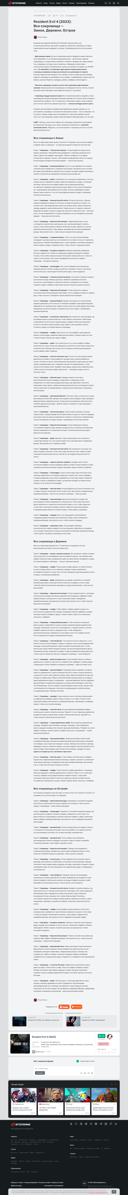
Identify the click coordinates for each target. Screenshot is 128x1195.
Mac (44, 1042)
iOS (59, 1042)
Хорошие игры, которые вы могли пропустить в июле (22, 1109)
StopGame (107, 1148)
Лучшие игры (74, 1140)
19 (114, 1113)
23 (34, 1113)
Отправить (39, 1073)
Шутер (60, 1044)
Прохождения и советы (46, 11)
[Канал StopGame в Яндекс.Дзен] (86, 1124)
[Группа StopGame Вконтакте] (81, 1124)
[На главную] (17, 3)
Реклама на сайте (45, 1182)
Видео (58, 3)
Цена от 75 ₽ (103, 1044)
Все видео (14, 1161)
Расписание (73, 1157)
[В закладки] (34, 1104)
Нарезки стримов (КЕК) (92, 1157)
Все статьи (14, 1152)
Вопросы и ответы (17, 1182)
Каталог (90, 1140)
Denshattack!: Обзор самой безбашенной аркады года (75, 1109)
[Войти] (118, 3)
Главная (36, 11)
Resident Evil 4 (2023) (59, 11)
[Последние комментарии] (114, 3)
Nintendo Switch (42, 1140)
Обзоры (32, 1152)
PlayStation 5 (32, 1140)
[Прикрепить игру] (81, 1073)
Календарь (83, 1140)
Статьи (52, 3)
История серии (36, 1161)
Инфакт (56, 1161)
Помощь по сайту (57, 1182)
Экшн (47, 1044)
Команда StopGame (31, 1182)
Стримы (72, 3)
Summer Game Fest (35, 1142)
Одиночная (79, 1044)
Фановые (17, 1142)
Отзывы (106, 1140)
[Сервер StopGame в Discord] (116, 1124)
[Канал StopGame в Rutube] (96, 1124)
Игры (46, 3)
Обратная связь (16, 1185)
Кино (21, 1144)
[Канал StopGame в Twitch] (111, 1124)
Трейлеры (14, 1163)
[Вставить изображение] (85, 1073)
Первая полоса (23, 1152)
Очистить (114, 1049)
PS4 (47, 1042)
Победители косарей (93, 1148)
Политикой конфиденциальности (98, 1192)
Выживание (71, 1044)
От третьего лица (88, 1044)
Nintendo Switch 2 (54, 1140)
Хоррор (65, 1044)
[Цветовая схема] (109, 3)
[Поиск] (105, 3)
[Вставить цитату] (88, 1073)
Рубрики (21, 1161)
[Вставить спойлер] (92, 1073)
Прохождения (81, 3)
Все (12, 1140)
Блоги (65, 3)
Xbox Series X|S (22, 1140)
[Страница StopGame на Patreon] (76, 1124)
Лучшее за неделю (79, 1148)
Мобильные (50, 1142)
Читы (28, 1172)
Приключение (54, 1044)
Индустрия (25, 1142)
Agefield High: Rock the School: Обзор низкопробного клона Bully (103, 1109)
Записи (81, 1157)
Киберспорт (28, 1144)
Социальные (14, 1144)
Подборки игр (40, 1152)
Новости (39, 3)
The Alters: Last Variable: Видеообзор (47, 1109)
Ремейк (43, 1044)
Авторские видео (47, 1161)
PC (41, 1042)
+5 (101, 1148)
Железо (36, 1144)
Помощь (91, 3)
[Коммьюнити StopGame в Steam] (106, 1124)
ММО (44, 1142)
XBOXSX (54, 1042)
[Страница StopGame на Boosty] (71, 1124)
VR (12, 1142)
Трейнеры (34, 1172)
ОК (114, 1192)
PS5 (50, 1042)
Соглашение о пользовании (53, 1185)
